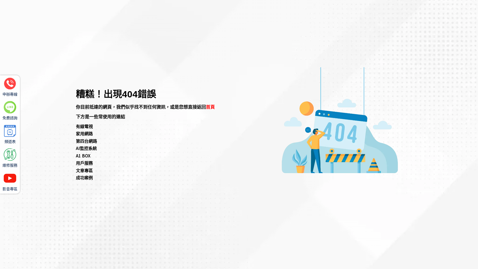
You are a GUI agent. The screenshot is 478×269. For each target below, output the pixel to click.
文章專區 (84, 170)
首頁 (210, 106)
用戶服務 (84, 163)
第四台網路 (86, 141)
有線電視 (84, 126)
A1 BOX (83, 155)
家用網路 (84, 133)
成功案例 (84, 177)
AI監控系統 (86, 148)
